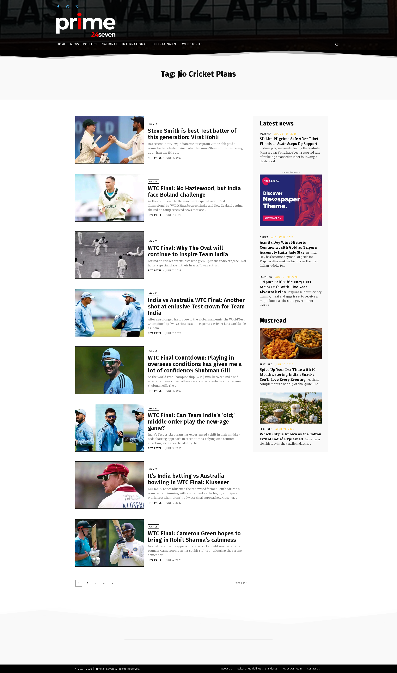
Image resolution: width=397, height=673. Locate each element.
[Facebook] (58, 6)
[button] (336, 44)
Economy (266, 277)
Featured (266, 364)
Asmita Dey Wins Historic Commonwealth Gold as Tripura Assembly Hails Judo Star (288, 247)
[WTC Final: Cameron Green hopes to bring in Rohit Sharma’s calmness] (109, 543)
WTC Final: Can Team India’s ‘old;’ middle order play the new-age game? (191, 421)
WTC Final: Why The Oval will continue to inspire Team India (188, 251)
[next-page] (121, 583)
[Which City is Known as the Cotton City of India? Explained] (291, 408)
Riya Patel (155, 157)
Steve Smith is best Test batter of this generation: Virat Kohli (192, 134)
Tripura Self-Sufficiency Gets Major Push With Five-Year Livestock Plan (285, 287)
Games (153, 124)
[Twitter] (76, 6)
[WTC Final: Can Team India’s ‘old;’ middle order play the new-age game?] (109, 428)
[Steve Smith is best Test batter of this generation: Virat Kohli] (109, 140)
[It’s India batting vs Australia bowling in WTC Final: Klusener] (109, 485)
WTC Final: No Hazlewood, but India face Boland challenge (194, 191)
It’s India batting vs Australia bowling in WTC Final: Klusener (188, 479)
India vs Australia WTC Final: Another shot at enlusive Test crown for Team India (196, 306)
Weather (265, 133)
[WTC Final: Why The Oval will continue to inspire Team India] (109, 255)
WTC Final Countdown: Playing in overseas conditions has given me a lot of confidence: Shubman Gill (195, 364)
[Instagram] (67, 6)
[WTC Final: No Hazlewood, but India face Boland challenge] (109, 198)
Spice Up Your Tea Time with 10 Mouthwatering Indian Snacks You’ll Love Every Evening (288, 374)
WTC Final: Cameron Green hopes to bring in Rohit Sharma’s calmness (194, 536)
